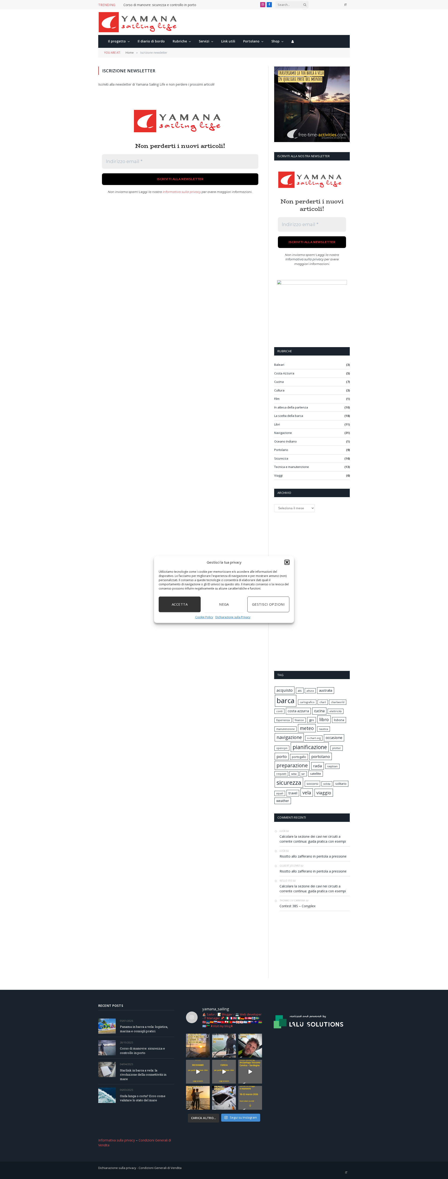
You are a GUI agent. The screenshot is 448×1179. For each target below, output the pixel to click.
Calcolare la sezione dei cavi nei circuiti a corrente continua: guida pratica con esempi (313, 839)
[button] (287, 562)
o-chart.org (314, 738)
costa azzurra (298, 711)
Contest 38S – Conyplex (297, 906)
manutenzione (285, 729)
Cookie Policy (204, 617)
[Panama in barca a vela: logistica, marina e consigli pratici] (107, 1026)
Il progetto (117, 41)
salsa (294, 773)
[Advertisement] (180, 244)
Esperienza (283, 720)
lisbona (339, 720)
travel (292, 793)
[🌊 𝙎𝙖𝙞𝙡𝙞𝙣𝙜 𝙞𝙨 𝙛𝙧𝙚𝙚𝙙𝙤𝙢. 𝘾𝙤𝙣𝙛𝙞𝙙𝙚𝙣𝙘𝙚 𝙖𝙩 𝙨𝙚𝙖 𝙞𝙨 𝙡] (250, 1045)
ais (300, 690)
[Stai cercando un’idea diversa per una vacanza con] (198, 1045)
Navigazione (283, 433)
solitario (340, 783)
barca (285, 700)
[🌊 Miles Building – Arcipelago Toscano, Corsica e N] (250, 1072)
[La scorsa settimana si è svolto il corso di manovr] (224, 1045)
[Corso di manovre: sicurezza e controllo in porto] (107, 1047)
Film (277, 399)
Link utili (228, 41)
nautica (323, 729)
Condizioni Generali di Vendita (160, 1168)
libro (324, 719)
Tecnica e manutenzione (291, 467)
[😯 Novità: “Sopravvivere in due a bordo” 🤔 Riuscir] (198, 1098)
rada (317, 765)
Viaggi (278, 475)
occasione (334, 737)
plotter (336, 748)
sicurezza (288, 782)
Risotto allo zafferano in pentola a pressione (313, 856)
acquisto (284, 690)
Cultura (279, 390)
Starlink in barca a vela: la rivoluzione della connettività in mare (143, 1074)
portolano (320, 756)
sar (303, 773)
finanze (299, 720)
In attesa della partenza (291, 407)
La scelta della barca (288, 416)
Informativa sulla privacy (182, 192)
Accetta (180, 604)
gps (311, 720)
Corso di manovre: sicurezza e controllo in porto (159, 5)
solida (326, 783)
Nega (224, 604)
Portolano (251, 41)
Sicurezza (281, 458)
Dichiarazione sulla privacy (117, 1168)
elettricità (335, 711)
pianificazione (310, 747)
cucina (319, 710)
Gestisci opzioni (268, 604)
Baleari (279, 365)
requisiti (281, 773)
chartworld (337, 702)
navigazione (289, 737)
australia (325, 690)
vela (306, 792)
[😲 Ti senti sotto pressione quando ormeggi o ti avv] (250, 1098)
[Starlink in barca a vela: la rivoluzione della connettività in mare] (107, 1069)
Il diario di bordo (151, 41)
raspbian (332, 766)
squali (279, 793)
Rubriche (180, 41)
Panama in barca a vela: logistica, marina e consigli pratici (144, 1029)
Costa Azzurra (284, 373)
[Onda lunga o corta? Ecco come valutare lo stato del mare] (107, 1095)
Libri (277, 424)
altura (310, 690)
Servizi (204, 41)
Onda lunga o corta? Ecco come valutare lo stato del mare (142, 1098)
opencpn (281, 748)
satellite (315, 773)
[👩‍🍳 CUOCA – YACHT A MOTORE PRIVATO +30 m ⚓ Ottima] (224, 1072)
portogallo (299, 757)
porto (281, 756)
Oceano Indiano (285, 441)
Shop (275, 41)
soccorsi (312, 783)
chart (322, 702)
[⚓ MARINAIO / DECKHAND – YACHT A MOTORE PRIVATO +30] (198, 1072)
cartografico (307, 702)
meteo (307, 728)
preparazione (292, 765)
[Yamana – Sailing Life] (140, 22)
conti (279, 711)
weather (282, 801)
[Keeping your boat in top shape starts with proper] (224, 1098)
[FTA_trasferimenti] (312, 141)
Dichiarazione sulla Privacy (232, 617)
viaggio (323, 792)
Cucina (279, 382)
